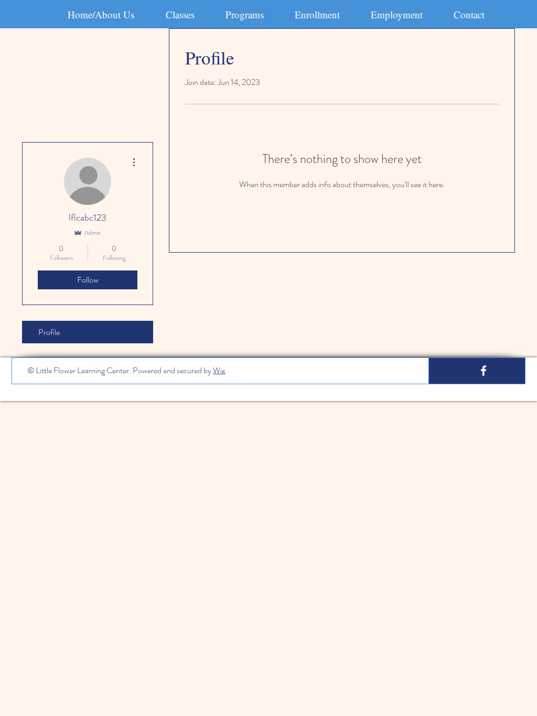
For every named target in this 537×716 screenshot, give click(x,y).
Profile (49, 332)
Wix (219, 370)
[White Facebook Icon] (483, 370)
